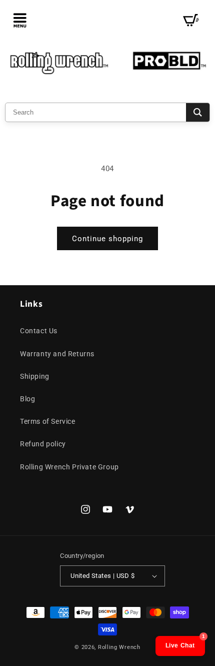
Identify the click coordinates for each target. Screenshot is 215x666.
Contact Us (39, 331)
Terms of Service (48, 421)
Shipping (35, 376)
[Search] (198, 112)
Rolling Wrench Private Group (69, 467)
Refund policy (43, 444)
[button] (20, 20)
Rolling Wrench (119, 647)
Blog (27, 399)
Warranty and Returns (57, 354)
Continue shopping (107, 238)
